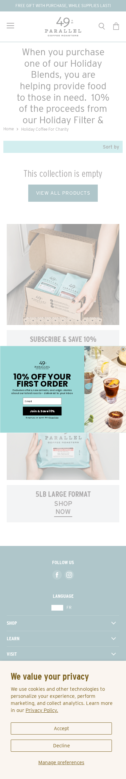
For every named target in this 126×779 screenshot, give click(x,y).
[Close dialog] (123, 349)
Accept (61, 728)
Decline (61, 746)
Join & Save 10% (42, 411)
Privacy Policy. (42, 710)
